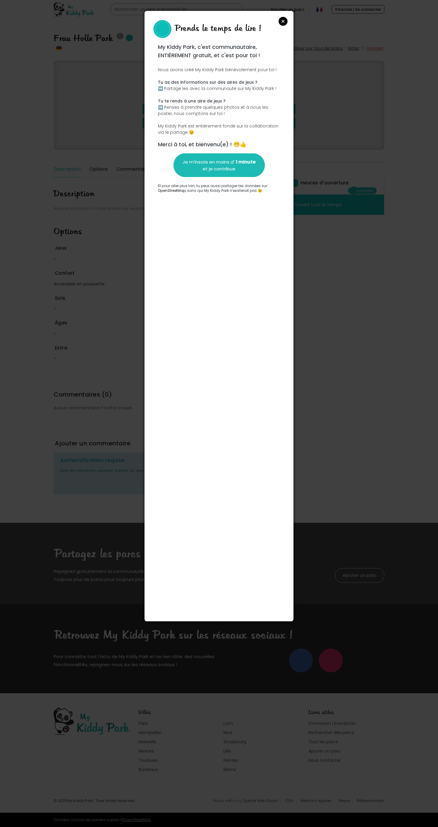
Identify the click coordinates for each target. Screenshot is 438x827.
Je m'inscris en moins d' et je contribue (219, 165)
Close (283, 21)
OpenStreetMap (172, 190)
